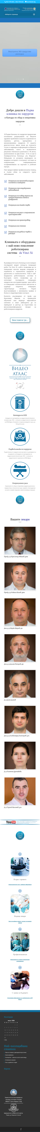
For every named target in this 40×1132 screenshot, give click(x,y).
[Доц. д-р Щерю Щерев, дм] (20, 612)
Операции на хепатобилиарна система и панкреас (21, 182)
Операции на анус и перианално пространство (21, 213)
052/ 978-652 (20, 2)
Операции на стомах (17, 226)
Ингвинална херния (10, 1060)
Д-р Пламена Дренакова (12, 771)
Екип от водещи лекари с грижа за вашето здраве (20, 922)
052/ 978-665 (10, 2)
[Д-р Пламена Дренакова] (20, 755)
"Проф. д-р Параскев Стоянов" (13, 1115)
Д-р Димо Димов (10, 700)
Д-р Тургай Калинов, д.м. (13, 807)
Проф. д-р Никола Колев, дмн (14, 592)
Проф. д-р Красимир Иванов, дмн (16, 556)
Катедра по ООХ (20, 415)
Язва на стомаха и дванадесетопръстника (15, 1052)
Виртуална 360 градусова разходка (19, 52)
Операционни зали (20, 483)
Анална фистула (9, 1055)
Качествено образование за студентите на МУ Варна (20, 998)
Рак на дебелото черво (11, 1062)
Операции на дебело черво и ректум (20, 233)
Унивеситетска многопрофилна (13, 1097)
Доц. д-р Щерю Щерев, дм (13, 628)
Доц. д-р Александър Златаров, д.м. (16, 736)
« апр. (5, 1040)
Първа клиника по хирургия (20, 449)
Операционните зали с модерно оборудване (20, 884)
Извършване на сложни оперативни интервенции (20, 960)
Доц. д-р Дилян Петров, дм (14, 664)
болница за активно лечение (14, 1099)
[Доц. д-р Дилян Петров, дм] (20, 648)
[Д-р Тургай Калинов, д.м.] (20, 791)
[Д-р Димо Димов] (20, 684)
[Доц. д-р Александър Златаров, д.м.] (20, 719)
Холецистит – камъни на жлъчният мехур (15, 1057)
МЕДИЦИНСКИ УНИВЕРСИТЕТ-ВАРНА (13, 1113)
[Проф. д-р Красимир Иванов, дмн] (20, 540)
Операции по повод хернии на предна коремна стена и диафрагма (20, 198)
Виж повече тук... (20, 320)
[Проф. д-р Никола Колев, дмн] (20, 576)
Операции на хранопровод (19, 220)
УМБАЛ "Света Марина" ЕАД (13, 1101)
